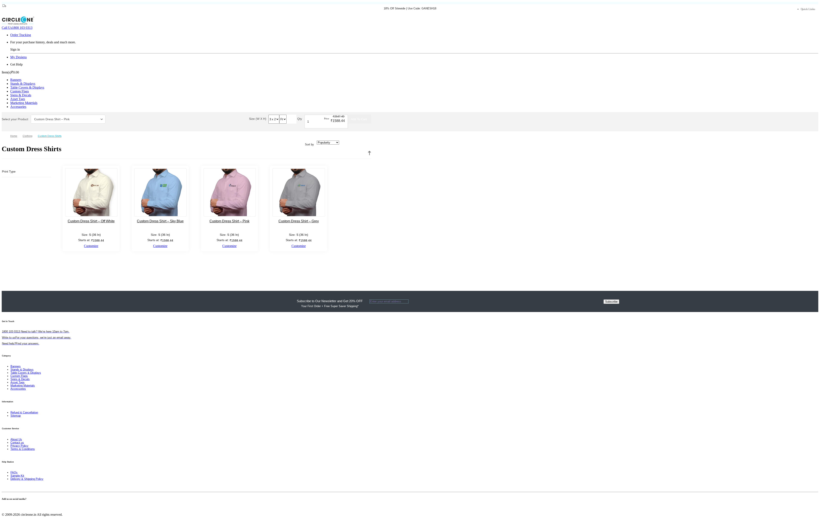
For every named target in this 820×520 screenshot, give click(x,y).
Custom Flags (19, 91)
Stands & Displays (22, 83)
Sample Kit (17, 475)
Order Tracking (20, 35)
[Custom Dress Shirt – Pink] (230, 192)
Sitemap (15, 415)
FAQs (14, 472)
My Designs (18, 57)
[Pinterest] (8, 507)
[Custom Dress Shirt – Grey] (298, 192)
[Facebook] (3, 507)
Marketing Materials (23, 103)
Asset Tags (17, 99)
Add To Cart (359, 119)
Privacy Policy (19, 445)
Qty (299, 118)
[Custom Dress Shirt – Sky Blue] (160, 192)
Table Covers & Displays (27, 87)
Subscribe (611, 301)
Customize (91, 246)
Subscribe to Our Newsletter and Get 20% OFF (330, 303)
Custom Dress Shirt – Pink (52, 119)
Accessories (18, 106)
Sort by (309, 144)
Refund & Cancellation (24, 412)
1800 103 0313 (17, 27)
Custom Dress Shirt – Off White (91, 221)
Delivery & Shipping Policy (26, 478)
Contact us (17, 442)
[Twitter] (5, 507)
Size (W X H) (257, 118)
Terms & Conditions (22, 449)
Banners (15, 80)
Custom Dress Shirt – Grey (298, 221)
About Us (16, 439)
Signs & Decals (20, 95)
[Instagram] (10, 507)
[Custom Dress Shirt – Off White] (91, 192)
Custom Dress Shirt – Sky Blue (160, 221)
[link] (29, 136)
